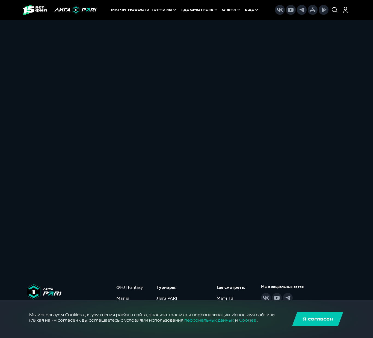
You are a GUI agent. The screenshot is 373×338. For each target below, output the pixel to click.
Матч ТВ (225, 298)
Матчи (122, 298)
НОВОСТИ (138, 10)
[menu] (220, 10)
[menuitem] (200, 10)
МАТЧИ (118, 10)
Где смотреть (197, 10)
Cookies (247, 320)
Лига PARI (166, 298)
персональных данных (209, 320)
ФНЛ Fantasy (129, 287)
